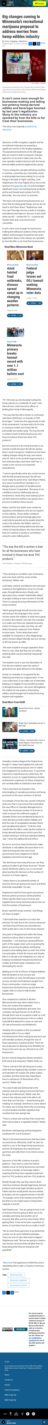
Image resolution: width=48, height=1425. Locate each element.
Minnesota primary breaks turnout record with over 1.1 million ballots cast (15, 359)
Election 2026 (11, 342)
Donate (40, 3)
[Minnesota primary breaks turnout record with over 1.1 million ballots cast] (15, 332)
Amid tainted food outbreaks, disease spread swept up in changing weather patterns (15, 286)
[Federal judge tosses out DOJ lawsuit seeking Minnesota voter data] (35, 255)
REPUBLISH (20, 1329)
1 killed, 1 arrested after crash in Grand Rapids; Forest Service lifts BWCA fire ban (32, 742)
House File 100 (20, 186)
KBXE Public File (10, 1400)
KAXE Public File (10, 1395)
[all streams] (45, 1422)
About (7, 1375)
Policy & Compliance (12, 1390)
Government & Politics (18, 1285)
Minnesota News (13, 265)
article (9, 1262)
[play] (3, 1422)
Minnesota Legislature (18, 1280)
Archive (7, 1385)
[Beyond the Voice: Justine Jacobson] (9, 712)
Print (43, 43)
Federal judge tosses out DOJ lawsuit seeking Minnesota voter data (34, 280)
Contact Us (9, 1380)
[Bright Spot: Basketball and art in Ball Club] (9, 727)
